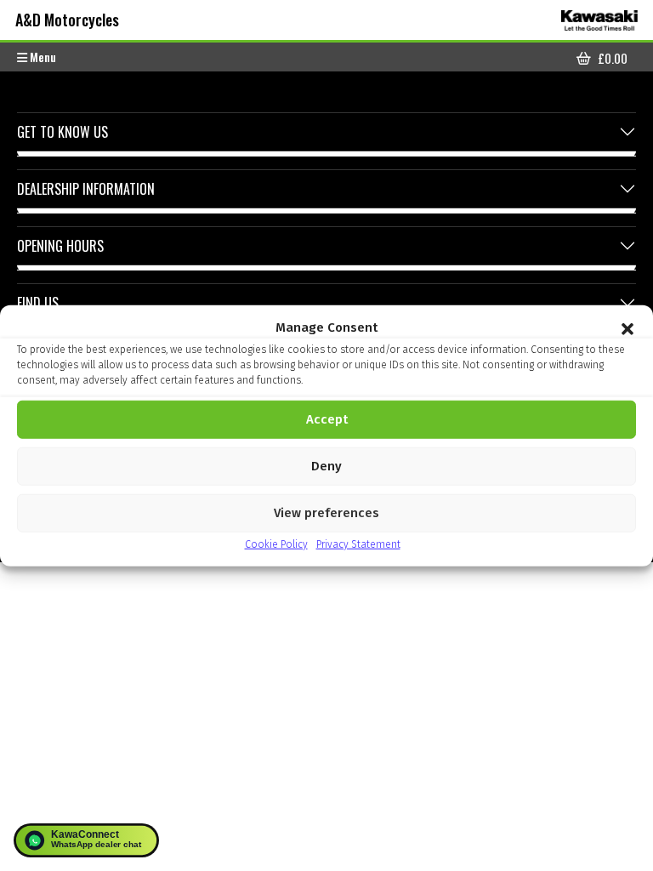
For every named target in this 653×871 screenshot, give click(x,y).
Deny (326, 466)
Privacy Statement (358, 543)
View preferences (326, 513)
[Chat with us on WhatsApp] (86, 840)
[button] (627, 327)
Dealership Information (86, 189)
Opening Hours (60, 246)
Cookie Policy (276, 543)
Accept (327, 419)
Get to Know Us (62, 132)
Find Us (38, 303)
